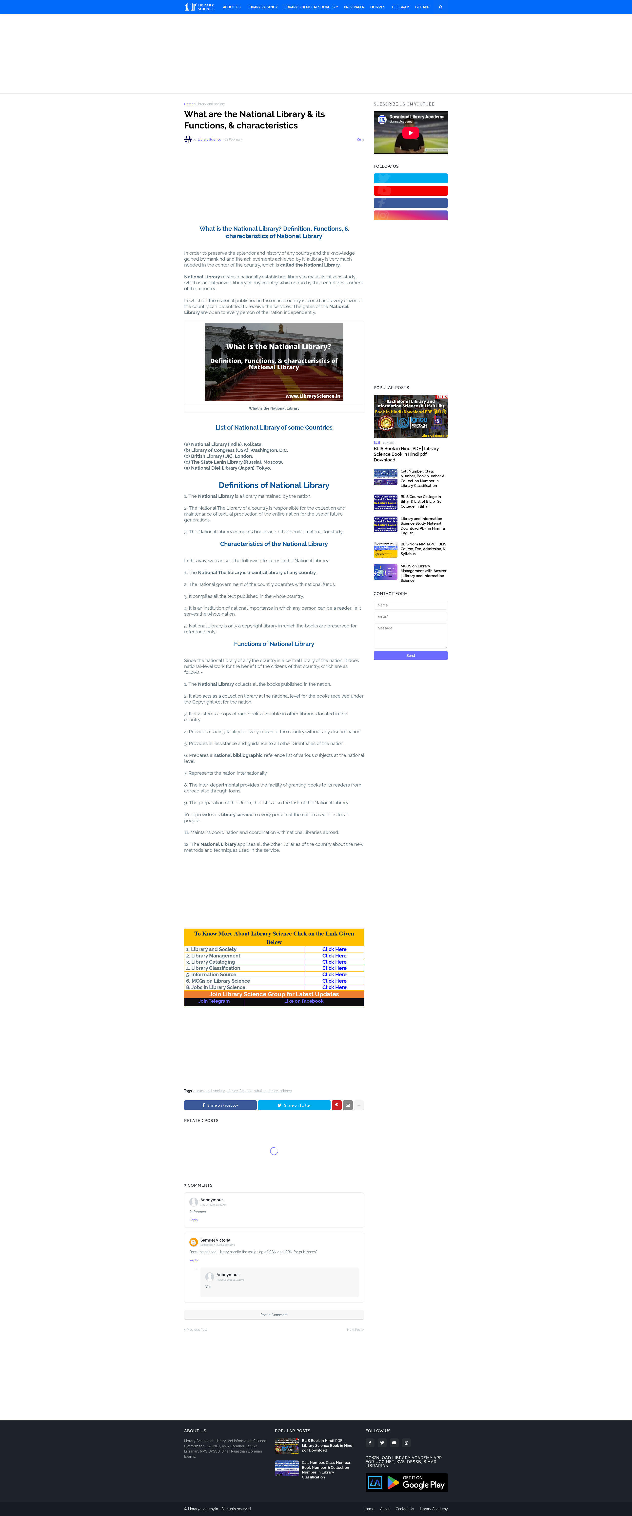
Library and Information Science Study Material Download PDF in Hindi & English (423, 526)
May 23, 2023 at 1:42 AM (213, 1205)
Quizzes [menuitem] (377, 7)
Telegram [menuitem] (400, 7)
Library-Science (239, 1091)
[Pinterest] (337, 1105)
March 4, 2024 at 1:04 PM (230, 1279)
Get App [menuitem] (422, 7)
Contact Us (405, 1509)
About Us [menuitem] (232, 7)
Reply (193, 1220)
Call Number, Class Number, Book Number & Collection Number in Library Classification (423, 478)
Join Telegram (214, 1001)
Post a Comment (274, 1315)
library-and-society (211, 103)
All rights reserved (236, 1509)
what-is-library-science (273, 1091)
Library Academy (434, 1509)
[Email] (348, 1105)
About (385, 1509)
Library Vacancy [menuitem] (262, 7)
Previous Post (197, 1329)
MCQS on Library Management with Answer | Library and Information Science (424, 573)
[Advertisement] (316, 53)
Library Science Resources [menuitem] (309, 7)
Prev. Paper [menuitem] (354, 7)
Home (189, 103)
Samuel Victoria (215, 1240)
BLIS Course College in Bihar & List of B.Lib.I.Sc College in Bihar (421, 502)
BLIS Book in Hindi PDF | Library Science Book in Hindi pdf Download (406, 454)
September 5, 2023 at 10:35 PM (217, 1245)
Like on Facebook (304, 1001)
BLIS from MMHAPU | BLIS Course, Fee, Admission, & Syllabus (423, 549)
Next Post (354, 1329)
